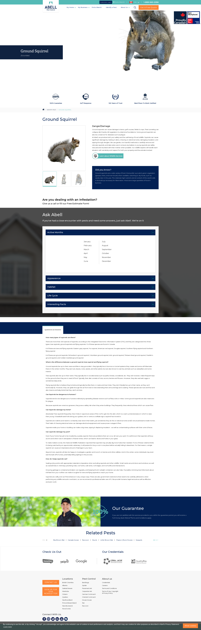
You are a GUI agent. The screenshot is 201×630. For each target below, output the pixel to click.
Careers (105, 585)
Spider (84, 585)
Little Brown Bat (106, 540)
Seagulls (139, 540)
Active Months (55, 232)
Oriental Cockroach (89, 597)
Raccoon (85, 540)
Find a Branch (120, 2)
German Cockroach (89, 594)
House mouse (87, 600)
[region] (50, 179)
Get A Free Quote (148, 7)
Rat (83, 603)
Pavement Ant (87, 588)
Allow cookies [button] (190, 626)
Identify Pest (51, 110)
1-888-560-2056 (151, 2)
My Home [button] (70, 7)
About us (107, 579)
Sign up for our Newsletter (50, 592)
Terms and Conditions (109, 588)
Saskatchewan (67, 588)
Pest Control (89, 579)
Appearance (54, 278)
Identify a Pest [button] (111, 7)
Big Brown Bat (58, 540)
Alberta (64, 585)
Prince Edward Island (69, 603)
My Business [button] (83, 7)
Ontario (65, 594)
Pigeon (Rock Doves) (124, 540)
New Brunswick (67, 606)
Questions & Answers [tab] (53, 330)
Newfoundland (67, 600)
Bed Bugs (85, 582)
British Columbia (67, 582)
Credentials (106, 582)
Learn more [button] (7, 627)
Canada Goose (73, 540)
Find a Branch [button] (97, 7)
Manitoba (65, 591)
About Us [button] (124, 7)
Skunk (94, 540)
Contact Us (51, 582)
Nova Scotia (66, 608)
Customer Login (105, 2)
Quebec (65, 597)
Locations (67, 579)
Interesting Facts (56, 304)
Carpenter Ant (87, 591)
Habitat (51, 287)
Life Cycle (52, 295)
